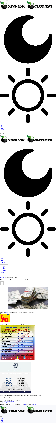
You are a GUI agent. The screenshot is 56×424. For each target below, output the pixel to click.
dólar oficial (6, 401)
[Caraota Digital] (26, 415)
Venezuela (3, 277)
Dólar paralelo (8, 401)
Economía (11, 401)
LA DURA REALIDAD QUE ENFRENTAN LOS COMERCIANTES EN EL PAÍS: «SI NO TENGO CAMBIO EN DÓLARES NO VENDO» (25, 398)
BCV (4, 401)
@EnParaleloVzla (6, 312)
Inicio (0, 277)
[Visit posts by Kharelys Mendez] (2, 284)
